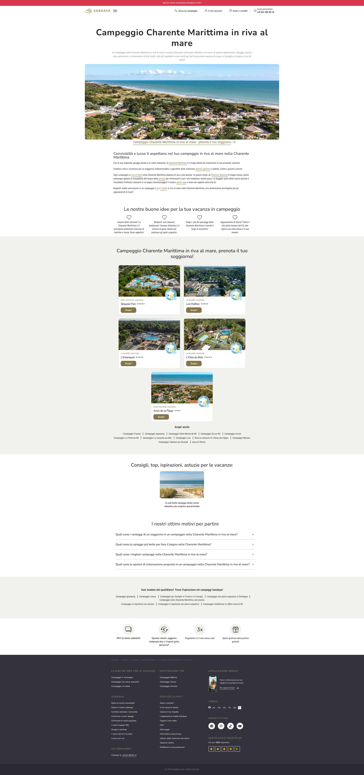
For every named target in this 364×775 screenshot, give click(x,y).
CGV (162, 725)
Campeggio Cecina (168, 681)
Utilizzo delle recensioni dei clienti (174, 738)
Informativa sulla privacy (170, 734)
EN (219, 707)
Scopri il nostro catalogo (122, 707)
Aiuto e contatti (166, 703)
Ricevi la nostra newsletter (123, 703)
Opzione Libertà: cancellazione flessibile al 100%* (182, 3)
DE (234, 707)
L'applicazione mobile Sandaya (173, 716)
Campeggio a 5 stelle (120, 686)
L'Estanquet (128, 357)
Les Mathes (192, 304)
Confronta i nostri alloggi (122, 716)
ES (224, 707)
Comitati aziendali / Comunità (124, 711)
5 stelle (163, 188)
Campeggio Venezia (168, 686)
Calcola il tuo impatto (169, 711)
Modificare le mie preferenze (172, 747)
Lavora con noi (117, 738)
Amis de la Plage (163, 411)
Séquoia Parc (128, 304)
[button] (185, 534)
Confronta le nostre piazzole (123, 720)
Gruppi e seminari (119, 729)
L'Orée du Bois (194, 357)
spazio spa (181, 182)
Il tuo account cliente (169, 707)
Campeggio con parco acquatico (125, 681)
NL (214, 707)
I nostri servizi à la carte (121, 734)
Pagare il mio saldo (168, 720)
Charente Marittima (178, 163)
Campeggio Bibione (168, 677)
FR (229, 707)
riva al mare (136, 175)
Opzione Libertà (167, 742)
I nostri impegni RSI (120, 725)
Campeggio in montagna (122, 677)
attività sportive (203, 169)
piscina (162, 178)
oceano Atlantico (220, 175)
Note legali (164, 729)
